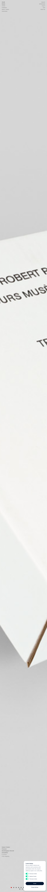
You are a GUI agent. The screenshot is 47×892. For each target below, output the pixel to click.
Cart (44, 7)
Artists (3, 5)
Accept (34, 883)
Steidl (3, 2)
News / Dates (5, 9)
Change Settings (34, 887)
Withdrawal (42, 4)
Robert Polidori (6, 847)
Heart (15, 446)
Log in (43, 5)
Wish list (43, 9)
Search (43, 2)
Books (3, 4)
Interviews (4, 11)
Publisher (4, 7)
